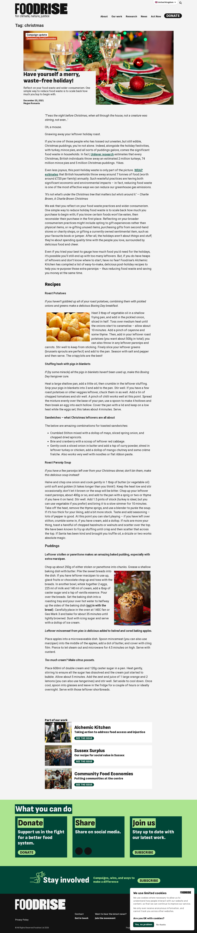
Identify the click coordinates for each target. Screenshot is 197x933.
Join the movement (105, 918)
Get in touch (81, 918)
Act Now (156, 16)
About (104, 16)
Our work (116, 16)
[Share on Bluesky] (88, 851)
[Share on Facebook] (79, 851)
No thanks (161, 924)
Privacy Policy (22, 920)
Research (131, 16)
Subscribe (144, 852)
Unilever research (102, 154)
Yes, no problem (143, 924)
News (144, 16)
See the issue (84, 738)
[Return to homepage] (40, 904)
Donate (173, 16)
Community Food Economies (41, 38)
